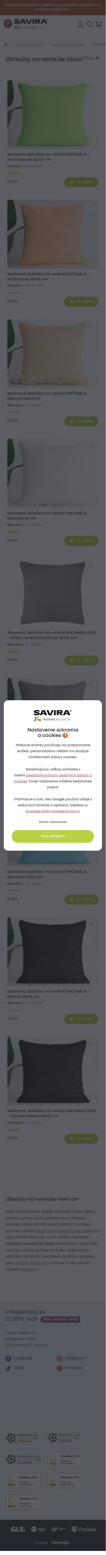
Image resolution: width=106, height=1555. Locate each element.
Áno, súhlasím (53, 836)
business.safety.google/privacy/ (53, 811)
